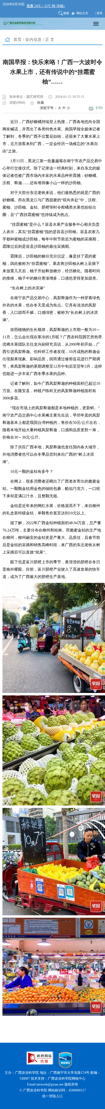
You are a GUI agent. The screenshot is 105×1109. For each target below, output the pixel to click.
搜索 (66, 13)
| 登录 (99, 13)
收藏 (40, 102)
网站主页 (82, 13)
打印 (99, 108)
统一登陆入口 (52, 1096)
